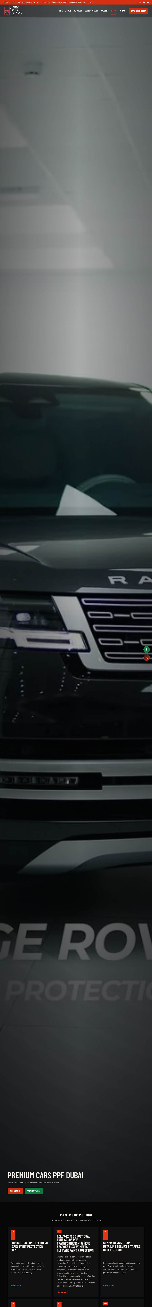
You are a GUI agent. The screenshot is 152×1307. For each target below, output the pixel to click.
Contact (122, 11)
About (68, 11)
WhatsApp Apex (33, 1191)
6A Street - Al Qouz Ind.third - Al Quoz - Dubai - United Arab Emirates (67, 2)
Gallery (105, 11)
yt (144, 2)
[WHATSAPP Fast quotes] (146, 649)
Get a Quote (15, 1191)
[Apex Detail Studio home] (13, 11)
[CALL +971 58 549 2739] (146, 657)
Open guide (16, 1285)
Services (78, 11)
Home (60, 11)
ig (140, 2)
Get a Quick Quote (138, 11)
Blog (113, 11)
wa (148, 2)
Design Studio (91, 11)
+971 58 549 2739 (9, 2)
